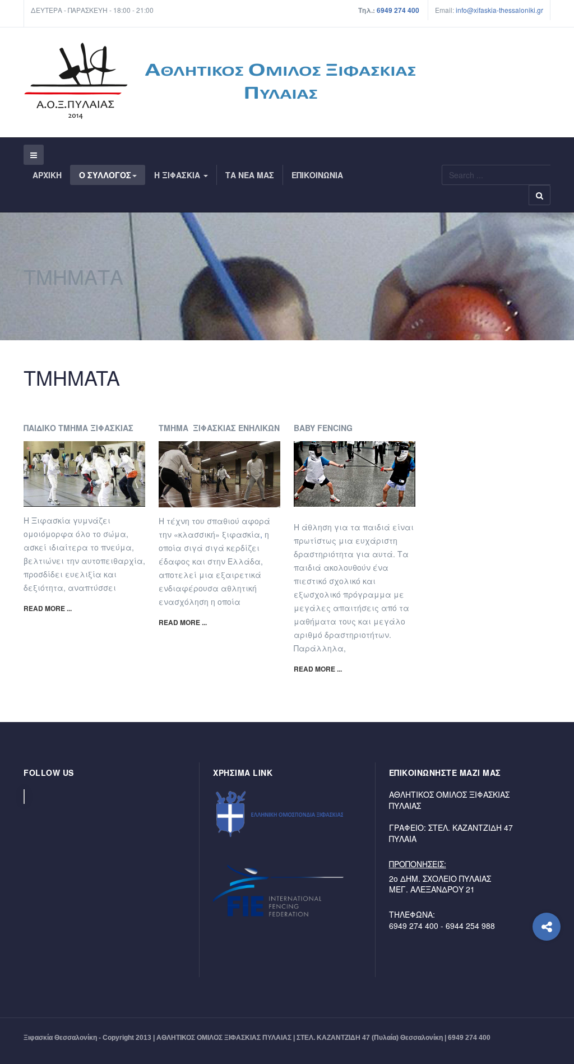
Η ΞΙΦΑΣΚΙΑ (178, 175)
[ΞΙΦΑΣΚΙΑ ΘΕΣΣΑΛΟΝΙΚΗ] (219, 81)
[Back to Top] (547, 972)
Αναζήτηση (539, 195)
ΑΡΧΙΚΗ (47, 175)
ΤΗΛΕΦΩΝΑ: (412, 914)
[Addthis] (547, 927)
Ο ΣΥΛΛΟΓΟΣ (105, 175)
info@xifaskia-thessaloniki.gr (489, 10)
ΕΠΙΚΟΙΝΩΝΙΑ (317, 175)
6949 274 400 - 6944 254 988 (442, 925)
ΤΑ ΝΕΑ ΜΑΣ (249, 175)
